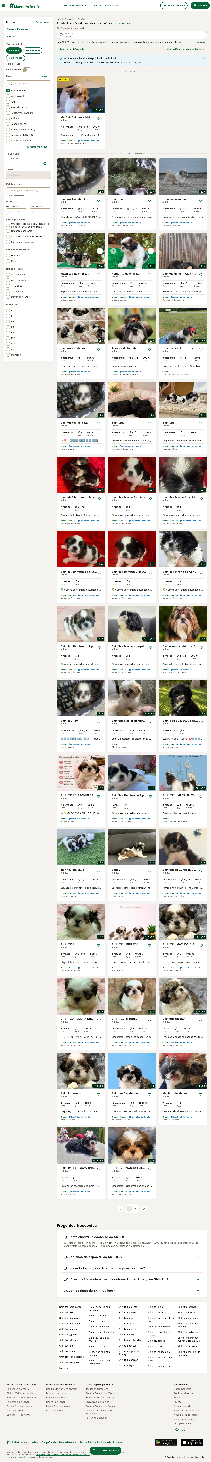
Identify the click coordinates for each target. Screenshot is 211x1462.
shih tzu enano (67, 1351)
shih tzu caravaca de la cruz (161, 1320)
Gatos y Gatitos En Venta (60, 1384)
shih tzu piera (156, 1307)
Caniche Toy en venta (18, 1414)
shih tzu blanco (68, 1329)
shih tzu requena (187, 1346)
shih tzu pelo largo (70, 1323)
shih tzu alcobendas (129, 1340)
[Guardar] (98, 118)
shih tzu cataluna (98, 1346)
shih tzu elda (125, 1318)
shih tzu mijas (126, 1365)
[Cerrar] (203, 58)
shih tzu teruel (126, 1323)
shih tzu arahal (126, 1334)
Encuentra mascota (75, 5)
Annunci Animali (89, 1442)
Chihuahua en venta (18, 1389)
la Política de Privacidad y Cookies (74, 1455)
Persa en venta (54, 1410)
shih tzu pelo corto (70, 1307)
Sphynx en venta (55, 1397)
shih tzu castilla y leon (102, 1332)
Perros (11, 36)
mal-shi (63, 1368)
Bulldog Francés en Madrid (101, 1393)
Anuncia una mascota (105, 5)
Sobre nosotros (182, 1389)
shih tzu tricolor (68, 1340)
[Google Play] (166, 1442)
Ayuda (177, 1397)
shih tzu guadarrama (159, 1366)
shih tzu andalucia (99, 1326)
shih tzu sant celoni (189, 1318)
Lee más (200, 42)
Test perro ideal (183, 1423)
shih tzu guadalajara (159, 1352)
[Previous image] (62, 251)
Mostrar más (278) (38, 146)
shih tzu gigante (68, 1334)
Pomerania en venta (18, 1401)
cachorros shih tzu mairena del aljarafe (189, 1339)
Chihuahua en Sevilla (97, 1401)
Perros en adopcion (96, 1418)
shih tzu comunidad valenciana (100, 1362)
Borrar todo (42, 22)
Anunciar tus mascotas (186, 1410)
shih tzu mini (66, 1345)
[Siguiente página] (144, 1209)
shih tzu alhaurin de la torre (160, 1359)
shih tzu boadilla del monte (159, 1334)
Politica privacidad (184, 1393)
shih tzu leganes (187, 1307)
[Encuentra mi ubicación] (45, 163)
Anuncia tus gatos (184, 1419)
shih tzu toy (66, 1312)
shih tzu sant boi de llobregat (189, 1353)
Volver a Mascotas (17, 29)
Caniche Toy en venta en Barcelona (99, 1412)
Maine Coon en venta (58, 1406)
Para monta (15, 58)
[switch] (27, 69)
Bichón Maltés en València (100, 1397)
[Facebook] (177, 1429)
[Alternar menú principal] (3, 5)
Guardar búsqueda (73, 49)
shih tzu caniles (127, 1345)
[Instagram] (183, 1429)
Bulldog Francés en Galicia (100, 1406)
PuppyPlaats (49, 1442)
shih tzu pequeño (69, 1318)
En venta (14, 50)
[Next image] (100, 251)
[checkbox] (8, 91)
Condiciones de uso (185, 1406)
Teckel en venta (15, 1410)
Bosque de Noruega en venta (62, 1389)
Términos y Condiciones (46, 1455)
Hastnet (34, 1442)
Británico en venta (56, 1393)
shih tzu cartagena (188, 1332)
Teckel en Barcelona (97, 1389)
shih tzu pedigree (69, 1362)
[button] (81, 251)
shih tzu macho (97, 1321)
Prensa (177, 1401)
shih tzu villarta (127, 1312)
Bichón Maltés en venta (20, 1393)
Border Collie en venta (19, 1406)
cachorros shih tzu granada (99, 1353)
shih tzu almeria (157, 1312)
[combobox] (24, 163)
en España (120, 23)
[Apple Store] (192, 1442)
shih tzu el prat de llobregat (128, 1353)
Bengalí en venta (55, 1401)
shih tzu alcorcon (128, 1360)
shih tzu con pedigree (71, 1356)
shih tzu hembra (98, 1315)
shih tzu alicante (127, 1307)
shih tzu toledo (156, 1340)
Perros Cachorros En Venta (22, 1384)
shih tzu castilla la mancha (188, 1325)
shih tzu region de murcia (99, 1339)
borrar (45, 76)
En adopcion (33, 50)
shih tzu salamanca (159, 1326)
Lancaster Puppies (111, 1442)
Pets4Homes (19, 1442)
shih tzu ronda (156, 1346)
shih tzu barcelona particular (99, 1308)
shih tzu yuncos (187, 1312)
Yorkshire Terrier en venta (21, 1397)
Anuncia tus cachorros (186, 1414)
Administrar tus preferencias (20, 1457)
